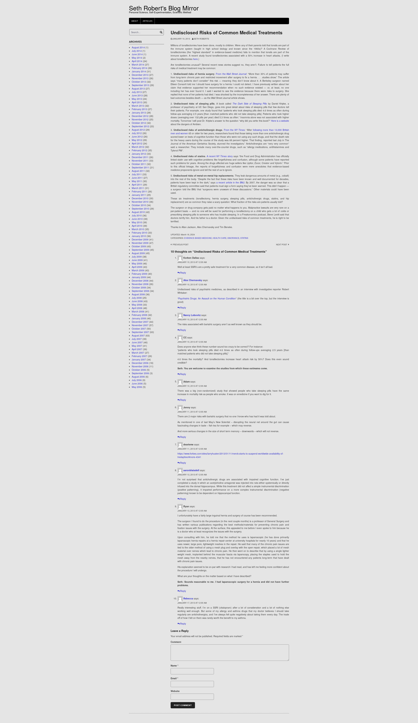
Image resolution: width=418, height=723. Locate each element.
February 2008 (139, 315)
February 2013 (139, 109)
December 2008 (140, 280)
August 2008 (138, 294)
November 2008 (140, 284)
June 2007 (137, 342)
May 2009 (137, 263)
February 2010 (139, 232)
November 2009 (140, 242)
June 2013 (137, 95)
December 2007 (140, 321)
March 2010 (138, 229)
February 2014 (139, 68)
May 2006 (137, 387)
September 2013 (140, 85)
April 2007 (137, 349)
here (195, 59)
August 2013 (138, 88)
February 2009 (139, 273)
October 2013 (139, 81)
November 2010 (140, 201)
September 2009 (140, 249)
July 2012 (137, 133)
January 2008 (139, 318)
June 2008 (137, 301)
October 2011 (139, 164)
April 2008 (137, 308)
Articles (147, 21)
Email (174, 678)
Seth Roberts (201, 38)
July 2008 (137, 297)
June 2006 (137, 383)
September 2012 (140, 126)
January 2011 (139, 194)
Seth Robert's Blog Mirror (164, 7)
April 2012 (137, 143)
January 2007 (139, 359)
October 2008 (139, 287)
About (134, 21)
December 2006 (140, 363)
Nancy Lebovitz (192, 315)
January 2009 (139, 277)
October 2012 (139, 122)
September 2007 (140, 332)
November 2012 (140, 119)
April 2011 (137, 184)
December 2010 (140, 198)
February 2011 (139, 191)
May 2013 (137, 98)
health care (219, 237)
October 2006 (139, 369)
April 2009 (137, 266)
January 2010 (139, 236)
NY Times (239, 129)
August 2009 (138, 253)
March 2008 (138, 311)
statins (244, 237)
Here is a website (280, 120)
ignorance (233, 237)
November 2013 (140, 78)
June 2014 (137, 54)
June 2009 (137, 260)
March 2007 (138, 352)
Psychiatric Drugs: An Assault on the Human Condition (207, 298)
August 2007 (138, 335)
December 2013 (140, 74)
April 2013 (137, 102)
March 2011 (138, 188)
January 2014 (139, 71)
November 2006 (140, 366)
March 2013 (138, 105)
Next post (281, 244)
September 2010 (140, 208)
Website (175, 691)
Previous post (180, 244)
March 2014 (138, 64)
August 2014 (138, 47)
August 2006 (138, 376)
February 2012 (139, 150)
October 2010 (139, 205)
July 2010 (137, 215)
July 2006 (137, 380)
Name (174, 665)
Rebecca (188, 598)
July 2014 (137, 50)
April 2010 (137, 225)
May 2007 (137, 345)
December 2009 (140, 239)
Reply (183, 272)
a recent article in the (230, 182)
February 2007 (139, 356)
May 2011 (137, 181)
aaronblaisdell (191, 470)
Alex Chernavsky (192, 280)
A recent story (220, 156)
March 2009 (138, 270)
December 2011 (140, 157)
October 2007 (139, 328)
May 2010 (137, 222)
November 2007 (140, 325)
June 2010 (137, 218)
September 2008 (140, 290)
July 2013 (137, 92)
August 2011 (138, 170)
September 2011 (140, 167)
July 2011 (137, 174)
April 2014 (137, 61)
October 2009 (139, 246)
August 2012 (138, 129)
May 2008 (137, 304)
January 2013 (139, 112)
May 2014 (137, 57)
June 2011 (137, 177)
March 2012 (138, 146)
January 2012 (139, 153)
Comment (176, 641)
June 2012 (137, 136)
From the (231, 73)
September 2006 (140, 373)
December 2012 (140, 116)
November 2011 (140, 160)
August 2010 (138, 212)
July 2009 (137, 256)
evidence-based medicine (198, 237)
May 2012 (137, 140)
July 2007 (137, 339)
